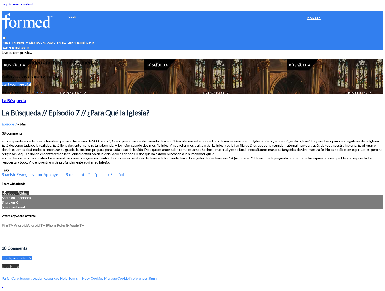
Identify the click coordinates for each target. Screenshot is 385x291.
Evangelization (29, 174)
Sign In (25, 47)
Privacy (84, 278)
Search (72, 17)
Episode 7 (9, 124)
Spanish (8, 174)
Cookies (97, 278)
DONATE (314, 18)
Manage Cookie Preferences (126, 278)
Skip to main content (17, 4)
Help (64, 278)
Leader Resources (45, 278)
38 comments (12, 133)
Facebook (10, 193)
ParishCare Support (17, 278)
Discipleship (98, 174)
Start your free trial (16, 84)
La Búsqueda (14, 100)
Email (25, 193)
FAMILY (61, 43)
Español (117, 174)
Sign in (90, 43)
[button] (4, 38)
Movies (30, 43)
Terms (73, 278)
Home (7, 43)
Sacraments (76, 174)
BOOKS (41, 43)
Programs (18, 43)
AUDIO (51, 43)
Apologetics (53, 174)
